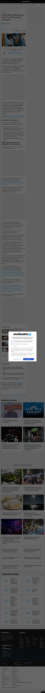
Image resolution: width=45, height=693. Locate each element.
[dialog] (22, 346)
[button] (22, 346)
